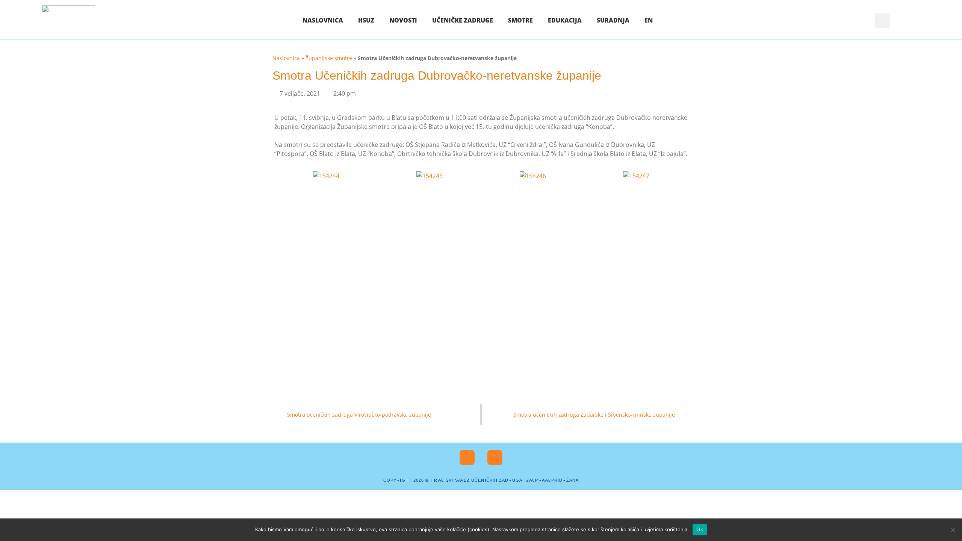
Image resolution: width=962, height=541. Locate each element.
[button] (882, 20)
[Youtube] (494, 457)
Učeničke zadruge (462, 20)
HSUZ (366, 20)
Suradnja (613, 20)
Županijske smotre (329, 58)
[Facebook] (467, 457)
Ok (699, 529)
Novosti (403, 20)
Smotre (520, 20)
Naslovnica (323, 20)
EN (648, 20)
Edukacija (565, 20)
